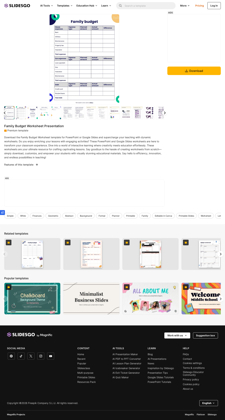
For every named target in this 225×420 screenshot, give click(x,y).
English (206, 403)
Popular (81, 363)
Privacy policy (191, 379)
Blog (150, 354)
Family (145, 215)
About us (188, 388)
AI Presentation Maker (125, 354)
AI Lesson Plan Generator (126, 363)
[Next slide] (114, 59)
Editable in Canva (163, 215)
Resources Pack (86, 382)
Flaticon (201, 414)
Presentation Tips (158, 372)
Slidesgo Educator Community (193, 373)
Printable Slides (186, 215)
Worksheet (206, 215)
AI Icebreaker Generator (126, 368)
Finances (37, 215)
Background (86, 215)
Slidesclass (83, 368)
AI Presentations (157, 358)
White (23, 215)
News (151, 363)
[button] (164, 112)
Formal (102, 215)
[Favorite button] (104, 19)
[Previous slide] (4, 254)
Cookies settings (192, 363)
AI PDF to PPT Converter (126, 358)
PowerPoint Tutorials (159, 382)
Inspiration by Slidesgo (161, 368)
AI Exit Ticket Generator (126, 372)
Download (196, 71)
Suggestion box (205, 335)
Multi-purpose (85, 372)
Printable (130, 215)
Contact (187, 358)
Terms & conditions (194, 367)
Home (80, 354)
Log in (214, 5)
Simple (10, 215)
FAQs (186, 354)
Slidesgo (212, 414)
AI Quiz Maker (120, 377)
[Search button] (120, 5)
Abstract (69, 215)
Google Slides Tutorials (161, 377)
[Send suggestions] (2, 212)
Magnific (189, 414)
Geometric (53, 215)
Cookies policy (191, 384)
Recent (81, 358)
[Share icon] (113, 19)
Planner (116, 215)
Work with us (175, 335)
